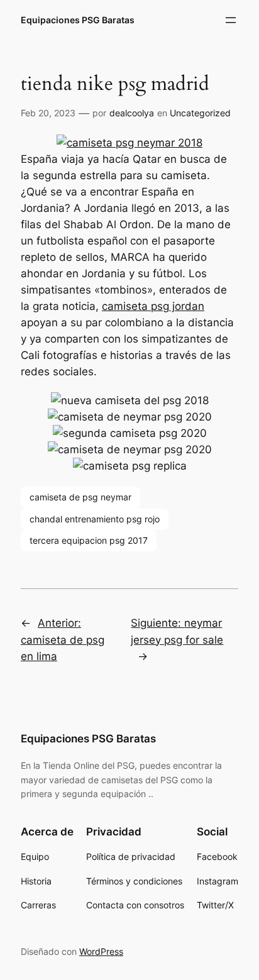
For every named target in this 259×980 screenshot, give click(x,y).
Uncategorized (200, 112)
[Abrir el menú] (230, 20)
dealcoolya (131, 112)
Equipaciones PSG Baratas (78, 19)
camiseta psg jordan (153, 306)
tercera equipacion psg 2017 (89, 540)
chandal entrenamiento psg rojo (95, 519)
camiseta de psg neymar (80, 497)
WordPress (101, 951)
